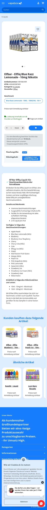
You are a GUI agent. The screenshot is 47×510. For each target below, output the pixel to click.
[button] (38, 3)
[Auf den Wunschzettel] (38, 29)
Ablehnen (24, 502)
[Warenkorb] (42, 3)
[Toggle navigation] (3, 2)
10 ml (24, 152)
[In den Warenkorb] (36, 128)
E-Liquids (16, 87)
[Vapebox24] (15, 3)
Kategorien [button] (7, 447)
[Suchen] (42, 9)
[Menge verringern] (6, 128)
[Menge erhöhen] (22, 128)
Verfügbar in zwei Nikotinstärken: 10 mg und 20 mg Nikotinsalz (31, 158)
